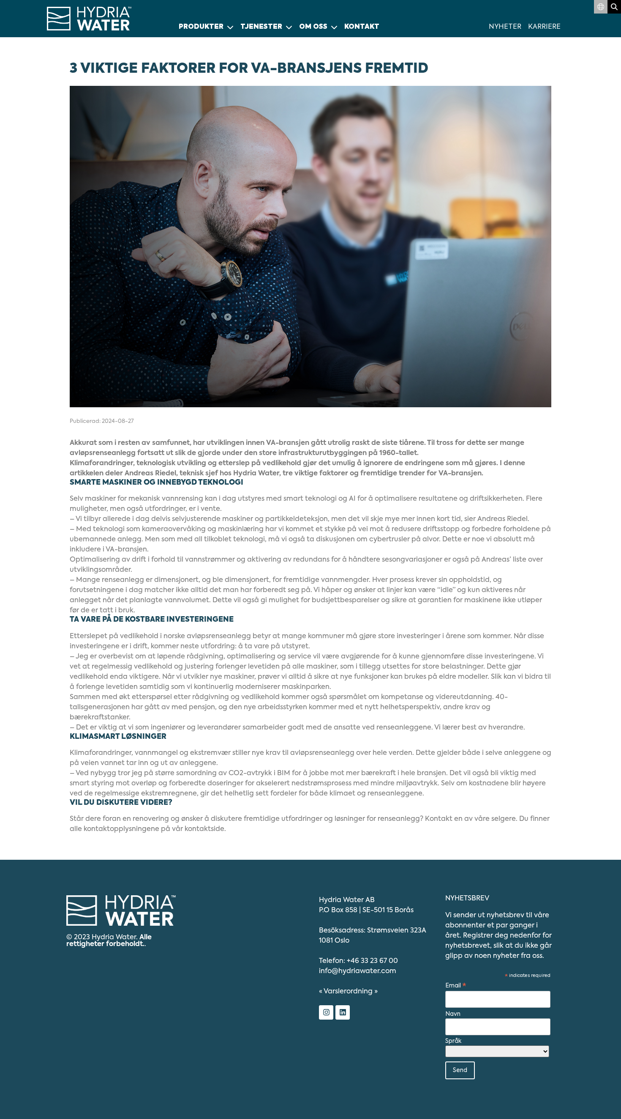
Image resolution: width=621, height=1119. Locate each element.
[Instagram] (326, 1012)
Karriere (544, 27)
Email (455, 986)
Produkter (201, 27)
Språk (453, 1041)
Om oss (313, 27)
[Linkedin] (342, 1012)
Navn (452, 1014)
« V (346, 991)
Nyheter (505, 27)
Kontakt (361, 27)
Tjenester (261, 27)
